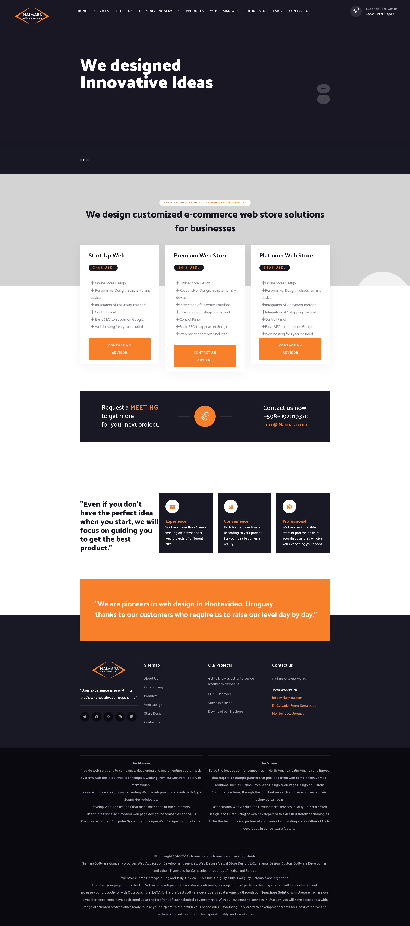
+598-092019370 (380, 14)
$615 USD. (188, 268)
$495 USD (103, 268)
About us (124, 11)
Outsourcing (153, 687)
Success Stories (220, 703)
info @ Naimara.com (285, 425)
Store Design (154, 714)
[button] (81, 160)
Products (195, 11)
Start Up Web (107, 256)
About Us (151, 679)
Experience (176, 521)
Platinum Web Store (286, 256)
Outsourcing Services (159, 11)
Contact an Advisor (119, 349)
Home (82, 11)
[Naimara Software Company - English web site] (32, 16)
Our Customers (219, 694)
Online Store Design (264, 11)
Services (101, 11)
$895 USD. (275, 268)
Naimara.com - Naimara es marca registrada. (223, 856)
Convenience (236, 521)
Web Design (153, 705)
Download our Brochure (225, 712)
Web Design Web (224, 11)
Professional (294, 521)
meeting (144, 407)
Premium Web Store (201, 256)
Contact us (299, 11)
